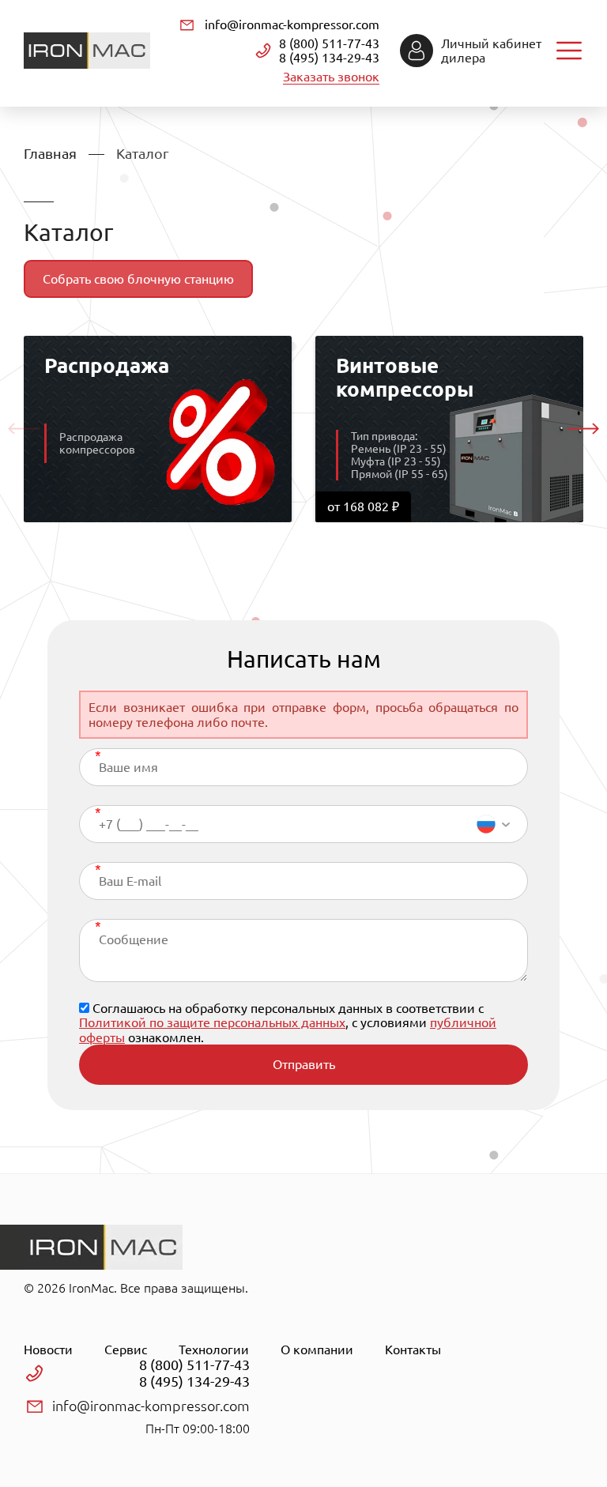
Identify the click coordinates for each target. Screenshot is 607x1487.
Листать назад (24, 429)
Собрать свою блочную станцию (138, 279)
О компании (317, 1349)
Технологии (214, 1349)
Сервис (125, 1349)
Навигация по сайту (569, 50)
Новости (48, 1349)
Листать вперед (583, 429)
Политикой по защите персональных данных (212, 1022)
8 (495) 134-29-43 (329, 58)
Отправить (304, 1064)
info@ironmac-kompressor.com (292, 24)
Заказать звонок (331, 77)
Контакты (413, 1349)
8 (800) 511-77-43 (329, 43)
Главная (50, 153)
